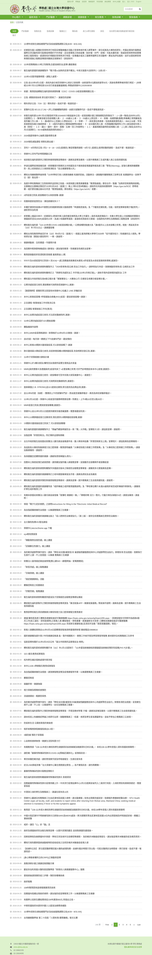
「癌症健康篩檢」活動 (34, 579)
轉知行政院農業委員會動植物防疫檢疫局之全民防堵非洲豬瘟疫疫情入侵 (56, 843)
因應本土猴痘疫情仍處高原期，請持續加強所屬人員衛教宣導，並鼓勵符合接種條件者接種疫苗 (66, 462)
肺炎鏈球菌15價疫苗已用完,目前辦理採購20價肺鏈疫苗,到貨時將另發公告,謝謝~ (60, 351)
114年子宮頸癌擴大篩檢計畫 (36, 357)
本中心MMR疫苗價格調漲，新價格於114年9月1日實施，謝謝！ (52, 333)
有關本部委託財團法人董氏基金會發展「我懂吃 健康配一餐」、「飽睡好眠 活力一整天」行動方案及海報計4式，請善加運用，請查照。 (81, 496)
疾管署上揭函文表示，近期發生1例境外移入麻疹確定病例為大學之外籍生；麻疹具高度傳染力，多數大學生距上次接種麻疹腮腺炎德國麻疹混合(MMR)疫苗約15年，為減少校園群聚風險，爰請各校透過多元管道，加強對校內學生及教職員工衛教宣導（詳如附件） (82, 217)
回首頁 (84, 1)
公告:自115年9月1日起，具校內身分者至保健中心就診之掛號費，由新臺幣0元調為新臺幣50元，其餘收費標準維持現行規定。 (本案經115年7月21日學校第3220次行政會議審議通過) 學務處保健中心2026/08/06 (82, 84)
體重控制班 (29, 678)
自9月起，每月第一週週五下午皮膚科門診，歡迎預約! (48, 339)
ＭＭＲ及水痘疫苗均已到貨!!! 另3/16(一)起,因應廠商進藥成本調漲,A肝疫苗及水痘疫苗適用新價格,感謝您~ (71, 261)
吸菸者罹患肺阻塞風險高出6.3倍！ (39, 729)
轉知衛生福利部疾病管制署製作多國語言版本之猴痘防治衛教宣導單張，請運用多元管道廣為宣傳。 (68, 468)
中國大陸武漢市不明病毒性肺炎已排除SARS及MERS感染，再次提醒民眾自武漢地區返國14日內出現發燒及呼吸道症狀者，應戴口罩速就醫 (82, 817)
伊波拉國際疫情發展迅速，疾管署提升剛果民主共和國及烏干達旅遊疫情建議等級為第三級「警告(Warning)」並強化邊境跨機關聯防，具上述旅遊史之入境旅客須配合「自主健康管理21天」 (82, 167)
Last (138, 925)
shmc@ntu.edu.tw (21, 947)
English (138, 1)
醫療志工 (63, 31)
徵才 (14, 35)
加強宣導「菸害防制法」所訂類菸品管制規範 (44, 435)
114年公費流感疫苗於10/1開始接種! (39, 321)
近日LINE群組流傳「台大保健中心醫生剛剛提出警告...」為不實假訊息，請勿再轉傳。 (62, 765)
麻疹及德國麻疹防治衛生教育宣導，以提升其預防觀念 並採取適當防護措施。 (58, 831)
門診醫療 (50, 17)
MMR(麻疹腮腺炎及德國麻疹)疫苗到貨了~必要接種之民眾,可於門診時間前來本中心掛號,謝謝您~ (67, 369)
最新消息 (33, 17)
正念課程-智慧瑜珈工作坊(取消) (38, 309)
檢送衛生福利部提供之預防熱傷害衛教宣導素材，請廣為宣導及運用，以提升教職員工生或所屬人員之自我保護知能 (75, 160)
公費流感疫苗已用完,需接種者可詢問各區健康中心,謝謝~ (49, 285)
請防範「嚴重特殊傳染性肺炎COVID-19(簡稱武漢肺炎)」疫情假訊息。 (55, 753)
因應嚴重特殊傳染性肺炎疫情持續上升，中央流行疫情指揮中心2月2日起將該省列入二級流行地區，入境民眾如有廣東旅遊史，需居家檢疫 (82, 784)
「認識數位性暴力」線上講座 (37, 546)
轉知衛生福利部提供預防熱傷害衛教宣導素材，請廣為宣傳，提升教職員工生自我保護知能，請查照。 (69, 480)
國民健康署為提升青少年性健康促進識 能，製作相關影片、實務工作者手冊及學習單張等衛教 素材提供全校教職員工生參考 (79, 636)
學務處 (77, 1)
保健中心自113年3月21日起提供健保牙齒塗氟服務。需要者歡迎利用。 (55, 411)
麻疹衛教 (28, 882)
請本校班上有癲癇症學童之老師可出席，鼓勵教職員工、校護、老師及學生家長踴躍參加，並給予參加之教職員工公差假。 (78, 717)
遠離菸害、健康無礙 (33, 684)
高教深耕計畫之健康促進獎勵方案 (39, 863)
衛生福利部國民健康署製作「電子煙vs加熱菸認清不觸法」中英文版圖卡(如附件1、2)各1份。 (65, 70)
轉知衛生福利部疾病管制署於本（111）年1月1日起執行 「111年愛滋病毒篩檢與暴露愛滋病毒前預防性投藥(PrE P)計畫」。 (78, 648)
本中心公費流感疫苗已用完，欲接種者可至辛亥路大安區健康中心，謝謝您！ (58, 375)
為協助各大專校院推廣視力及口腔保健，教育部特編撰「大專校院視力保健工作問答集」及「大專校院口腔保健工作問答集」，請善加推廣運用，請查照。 (82, 448)
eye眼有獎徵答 (30, 534)
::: (65, 1)
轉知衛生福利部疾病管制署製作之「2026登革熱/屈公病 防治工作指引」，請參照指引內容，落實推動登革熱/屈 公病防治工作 (79, 267)
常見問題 (100, 1)
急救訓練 (116, 17)
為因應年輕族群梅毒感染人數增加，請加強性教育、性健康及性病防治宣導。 (58, 249)
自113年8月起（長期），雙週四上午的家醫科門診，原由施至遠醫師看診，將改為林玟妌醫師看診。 (68, 393)
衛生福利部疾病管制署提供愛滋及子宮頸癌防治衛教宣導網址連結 (53, 597)
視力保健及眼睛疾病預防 (35, 690)
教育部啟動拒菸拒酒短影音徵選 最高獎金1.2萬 (45, 255)
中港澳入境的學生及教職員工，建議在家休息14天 (46, 792)
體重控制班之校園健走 (34, 585)
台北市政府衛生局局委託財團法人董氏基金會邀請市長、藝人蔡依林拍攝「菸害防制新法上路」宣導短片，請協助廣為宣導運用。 (81, 441)
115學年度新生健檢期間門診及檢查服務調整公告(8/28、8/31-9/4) (53, 44)
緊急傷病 (133, 17)
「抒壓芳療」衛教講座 (34, 591)
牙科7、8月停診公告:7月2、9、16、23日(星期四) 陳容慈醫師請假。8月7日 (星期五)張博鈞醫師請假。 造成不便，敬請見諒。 (80, 148)
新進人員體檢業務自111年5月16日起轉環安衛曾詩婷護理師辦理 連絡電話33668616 (61, 630)
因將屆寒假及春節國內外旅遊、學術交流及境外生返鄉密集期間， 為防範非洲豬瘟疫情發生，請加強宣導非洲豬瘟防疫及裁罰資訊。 (83, 837)
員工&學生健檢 (89, 31)
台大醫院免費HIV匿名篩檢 (35, 522)
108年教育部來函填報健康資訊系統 (39, 888)
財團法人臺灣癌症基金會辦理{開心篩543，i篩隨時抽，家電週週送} (53, 561)
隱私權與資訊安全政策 (133, 947)
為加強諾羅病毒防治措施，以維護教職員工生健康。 (47, 510)
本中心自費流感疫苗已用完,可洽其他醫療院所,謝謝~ (47, 315)
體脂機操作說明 (31, 327)
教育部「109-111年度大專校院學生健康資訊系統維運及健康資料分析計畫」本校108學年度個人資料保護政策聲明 (74, 810)
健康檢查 (82, 17)
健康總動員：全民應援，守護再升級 (40, 243)
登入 (123, 1)
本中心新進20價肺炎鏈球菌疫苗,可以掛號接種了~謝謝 (48, 345)
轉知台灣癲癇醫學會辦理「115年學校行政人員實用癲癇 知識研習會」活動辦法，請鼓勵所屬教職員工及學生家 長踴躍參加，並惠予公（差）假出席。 (82, 176)
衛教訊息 (37, 31)
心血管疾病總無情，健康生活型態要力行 (42, 741)
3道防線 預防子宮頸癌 (34, 735)
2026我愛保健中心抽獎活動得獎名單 (40, 136)
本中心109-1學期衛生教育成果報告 (39, 666)
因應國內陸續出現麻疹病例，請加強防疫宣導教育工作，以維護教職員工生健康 (59, 894)
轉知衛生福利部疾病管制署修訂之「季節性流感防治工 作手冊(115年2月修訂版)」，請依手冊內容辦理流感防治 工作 (75, 273)
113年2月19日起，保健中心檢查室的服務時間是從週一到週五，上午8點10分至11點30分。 (64, 399)
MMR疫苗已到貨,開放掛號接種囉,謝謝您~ (42, 405)
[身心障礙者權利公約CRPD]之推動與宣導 (42, 857)
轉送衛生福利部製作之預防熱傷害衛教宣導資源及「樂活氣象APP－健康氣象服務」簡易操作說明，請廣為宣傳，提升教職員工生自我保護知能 (82, 604)
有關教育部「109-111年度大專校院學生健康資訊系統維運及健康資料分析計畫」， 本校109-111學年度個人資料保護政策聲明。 (80, 747)
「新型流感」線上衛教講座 (36, 567)
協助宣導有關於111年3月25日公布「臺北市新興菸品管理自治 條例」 (54, 642)
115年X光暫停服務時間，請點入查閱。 (41, 77)
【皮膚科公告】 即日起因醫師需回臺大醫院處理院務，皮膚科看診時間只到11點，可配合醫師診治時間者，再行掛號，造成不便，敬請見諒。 (82, 850)
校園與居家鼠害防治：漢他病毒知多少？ (42, 201)
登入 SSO (130, 1)
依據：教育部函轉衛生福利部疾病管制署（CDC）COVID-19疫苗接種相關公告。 (60, 91)
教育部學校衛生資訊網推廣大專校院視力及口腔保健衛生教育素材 (53, 612)
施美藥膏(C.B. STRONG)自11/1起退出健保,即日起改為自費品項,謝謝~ (55, 387)
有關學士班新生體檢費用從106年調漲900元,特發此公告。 (49, 900)
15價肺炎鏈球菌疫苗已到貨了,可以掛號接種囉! (45, 423)
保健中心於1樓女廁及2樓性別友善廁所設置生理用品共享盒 (50, 363)
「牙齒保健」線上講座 (34, 573)
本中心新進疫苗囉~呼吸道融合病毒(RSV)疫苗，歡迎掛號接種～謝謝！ (55, 297)
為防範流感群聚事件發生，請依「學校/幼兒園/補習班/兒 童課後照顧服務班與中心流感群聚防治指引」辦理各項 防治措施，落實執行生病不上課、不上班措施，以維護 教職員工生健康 (83, 553)
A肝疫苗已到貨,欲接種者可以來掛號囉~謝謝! (44, 195)
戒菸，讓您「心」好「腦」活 (37, 825)
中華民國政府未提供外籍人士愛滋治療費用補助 (45, 906)
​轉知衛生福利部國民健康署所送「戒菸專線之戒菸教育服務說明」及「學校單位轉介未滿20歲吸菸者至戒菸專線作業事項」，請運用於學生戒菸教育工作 (82, 487)
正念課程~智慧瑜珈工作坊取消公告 (39, 303)
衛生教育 (99, 17)
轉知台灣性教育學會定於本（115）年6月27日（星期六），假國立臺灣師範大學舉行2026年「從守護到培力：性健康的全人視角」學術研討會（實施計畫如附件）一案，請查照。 (82, 235)
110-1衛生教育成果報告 (34, 654)
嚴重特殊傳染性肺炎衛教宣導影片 (39, 771)
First (107, 925)
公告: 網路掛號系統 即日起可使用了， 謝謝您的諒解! (47, 97)
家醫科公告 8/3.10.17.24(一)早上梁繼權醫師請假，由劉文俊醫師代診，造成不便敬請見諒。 (64, 109)
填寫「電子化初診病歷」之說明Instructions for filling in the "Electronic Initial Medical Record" (65, 504)
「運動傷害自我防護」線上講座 (38, 540)
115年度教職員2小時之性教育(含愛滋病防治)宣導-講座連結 (50, 64)
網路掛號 (67, 17)
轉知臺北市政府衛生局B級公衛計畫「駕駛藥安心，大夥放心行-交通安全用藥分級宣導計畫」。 (66, 279)
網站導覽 (108, 1)
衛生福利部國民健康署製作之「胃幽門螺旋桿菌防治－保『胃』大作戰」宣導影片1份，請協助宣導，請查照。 (73, 429)
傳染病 (74, 31)
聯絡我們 (91, 1)
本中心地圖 (116, 1)
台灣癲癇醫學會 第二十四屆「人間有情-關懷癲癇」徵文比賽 (51, 918)
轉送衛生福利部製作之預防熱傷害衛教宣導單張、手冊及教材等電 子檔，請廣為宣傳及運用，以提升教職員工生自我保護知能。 (81, 711)
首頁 (12, 22)
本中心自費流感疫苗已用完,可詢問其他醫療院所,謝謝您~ (49, 381)
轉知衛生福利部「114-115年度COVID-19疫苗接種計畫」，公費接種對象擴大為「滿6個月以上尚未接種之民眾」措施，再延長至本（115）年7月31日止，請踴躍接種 (81, 226)
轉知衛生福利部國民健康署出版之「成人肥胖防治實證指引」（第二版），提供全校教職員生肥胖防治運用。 (71, 516)
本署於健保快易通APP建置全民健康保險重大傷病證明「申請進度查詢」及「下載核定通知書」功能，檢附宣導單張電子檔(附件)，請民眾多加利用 (82, 208)
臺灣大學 (70, 1)
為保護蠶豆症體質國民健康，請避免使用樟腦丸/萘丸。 (48, 456)
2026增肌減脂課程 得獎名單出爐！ (39, 142)
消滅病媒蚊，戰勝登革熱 (35, 696)
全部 (14, 31)
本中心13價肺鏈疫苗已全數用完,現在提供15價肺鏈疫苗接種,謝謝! (53, 417)
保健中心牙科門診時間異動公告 (38, 154)
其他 (102, 31)
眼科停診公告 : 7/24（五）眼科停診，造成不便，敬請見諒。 (51, 103)
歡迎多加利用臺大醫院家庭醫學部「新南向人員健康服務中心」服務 (54, 869)
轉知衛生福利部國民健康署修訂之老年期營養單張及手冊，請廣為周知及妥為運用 (60, 474)
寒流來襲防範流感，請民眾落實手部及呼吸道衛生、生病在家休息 (53, 759)
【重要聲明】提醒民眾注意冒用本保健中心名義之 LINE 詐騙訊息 (53, 291)
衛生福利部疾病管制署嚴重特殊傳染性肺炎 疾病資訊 (47, 777)
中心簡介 (16, 17)
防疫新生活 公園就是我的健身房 (38, 723)
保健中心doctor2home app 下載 (38, 528)
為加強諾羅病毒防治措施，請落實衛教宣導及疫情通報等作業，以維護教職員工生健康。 (63, 672)
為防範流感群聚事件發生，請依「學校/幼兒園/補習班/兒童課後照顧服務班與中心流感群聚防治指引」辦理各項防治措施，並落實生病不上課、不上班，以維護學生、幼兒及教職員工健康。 (82, 703)
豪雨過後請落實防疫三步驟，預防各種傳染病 (44, 875)
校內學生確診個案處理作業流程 (121, 31)
